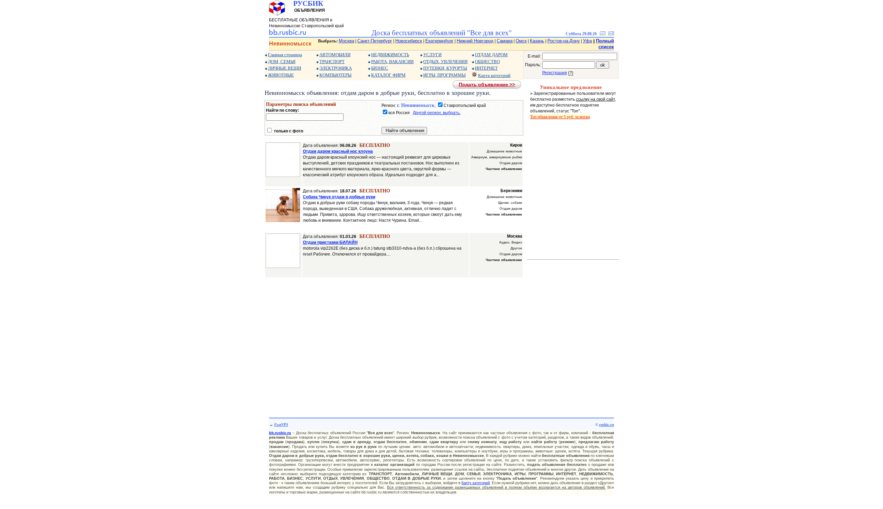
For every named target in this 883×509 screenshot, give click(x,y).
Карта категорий (494, 75)
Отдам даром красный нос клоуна (338, 151)
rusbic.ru (606, 424)
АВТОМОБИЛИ (334, 54)
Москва (346, 40)
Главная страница (285, 54)
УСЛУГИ (432, 54)
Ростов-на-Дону (563, 40)
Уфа (587, 40)
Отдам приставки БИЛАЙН (330, 242)
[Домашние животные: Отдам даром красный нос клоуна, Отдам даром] (283, 175)
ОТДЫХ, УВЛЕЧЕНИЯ (445, 61)
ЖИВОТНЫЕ (281, 75)
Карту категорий (476, 483)
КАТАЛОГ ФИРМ (388, 75)
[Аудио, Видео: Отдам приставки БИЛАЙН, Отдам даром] (283, 266)
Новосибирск (408, 40)
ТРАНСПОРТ (332, 61)
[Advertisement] (394, 344)
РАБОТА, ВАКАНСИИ (392, 61)
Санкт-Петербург (374, 40)
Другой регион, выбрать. (436, 112)
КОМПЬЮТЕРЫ (335, 75)
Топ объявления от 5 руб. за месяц (560, 116)
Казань (537, 40)
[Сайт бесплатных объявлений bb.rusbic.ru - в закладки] (602, 33)
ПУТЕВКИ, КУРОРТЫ (445, 68)
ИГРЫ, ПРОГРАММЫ (444, 75)
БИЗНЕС (379, 68)
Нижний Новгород (475, 40)
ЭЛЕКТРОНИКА (335, 68)
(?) (570, 72)
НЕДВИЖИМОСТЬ (390, 54)
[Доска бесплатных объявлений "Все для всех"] (287, 33)
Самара (505, 40)
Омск (521, 40)
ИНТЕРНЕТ (486, 68)
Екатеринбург (439, 40)
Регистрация (554, 72)
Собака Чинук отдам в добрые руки (339, 196)
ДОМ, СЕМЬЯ (282, 61)
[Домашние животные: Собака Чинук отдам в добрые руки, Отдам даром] (283, 220)
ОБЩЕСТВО (487, 61)
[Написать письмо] (611, 33)
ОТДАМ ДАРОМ (491, 54)
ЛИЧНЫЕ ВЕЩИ (284, 68)
